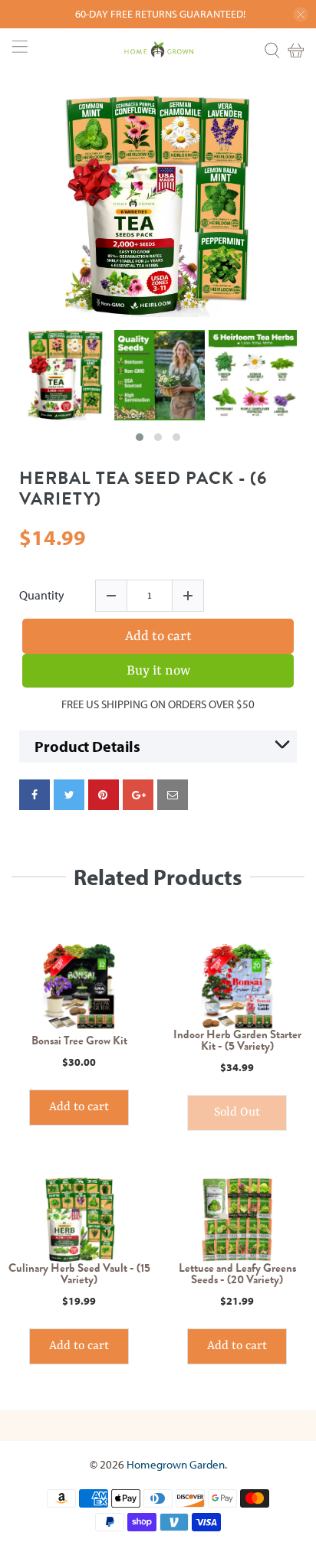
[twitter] (69, 794)
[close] (300, 14)
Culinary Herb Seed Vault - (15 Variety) (79, 1274)
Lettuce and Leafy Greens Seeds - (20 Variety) (237, 1274)
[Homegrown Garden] (158, 50)
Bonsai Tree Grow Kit (79, 1041)
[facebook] (34, 794)
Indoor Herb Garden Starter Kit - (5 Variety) (237, 1040)
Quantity (41, 595)
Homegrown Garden (176, 1464)
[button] (139, 437)
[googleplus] (138, 794)
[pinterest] (103, 794)
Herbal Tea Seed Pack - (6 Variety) (143, 489)
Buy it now (158, 670)
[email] (172, 794)
